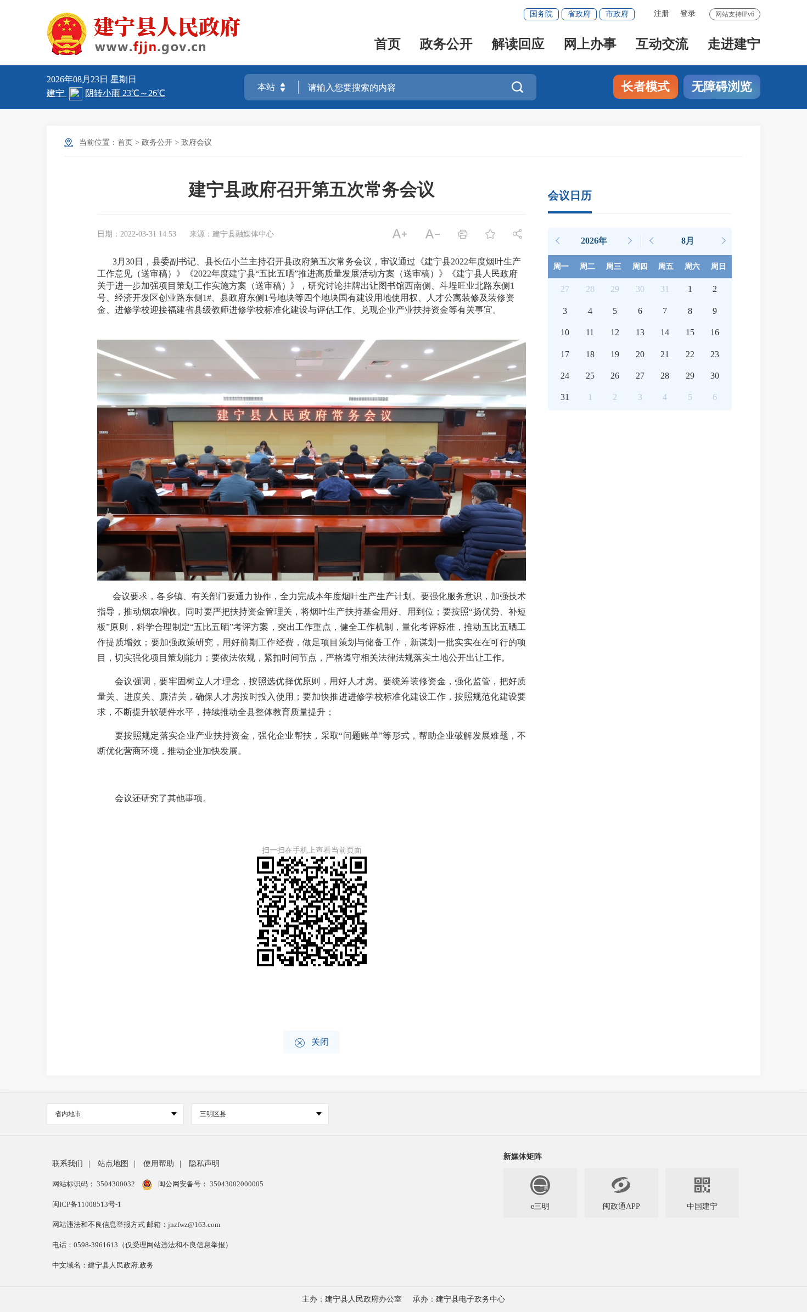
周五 (666, 266)
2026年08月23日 (78, 79)
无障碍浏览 (722, 86)
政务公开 (446, 44)
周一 (561, 266)
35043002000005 (236, 1184)
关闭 (311, 1043)
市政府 (617, 14)
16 (714, 332)
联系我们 (67, 1163)
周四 (640, 266)
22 (690, 354)
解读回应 (518, 44)
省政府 (579, 14)
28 (664, 375)
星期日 (123, 79)
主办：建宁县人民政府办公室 (352, 1299)
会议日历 (570, 195)
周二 (587, 266)
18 (590, 354)
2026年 (594, 240)
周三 (613, 266)
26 (614, 375)
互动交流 (662, 44)
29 (690, 375)
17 (565, 354)
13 (640, 332)
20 (640, 354)
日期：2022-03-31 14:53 (136, 234)
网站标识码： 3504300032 (94, 1184)
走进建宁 (734, 44)
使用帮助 (158, 1163)
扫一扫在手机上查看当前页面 (312, 850)
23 (714, 354)
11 (590, 332)
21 (664, 354)
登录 (688, 13)
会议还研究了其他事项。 (163, 798)
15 (690, 332)
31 (565, 397)
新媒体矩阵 (522, 1156)
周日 (718, 266)
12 (614, 332)
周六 (692, 266)
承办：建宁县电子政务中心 (459, 1299)
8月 (687, 240)
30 (714, 375)
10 (565, 332)
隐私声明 (204, 1163)
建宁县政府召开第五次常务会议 (312, 189)
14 (664, 332)
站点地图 (113, 1163)
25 (590, 375)
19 (614, 354)
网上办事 (590, 44)
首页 (387, 44)
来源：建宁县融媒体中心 (231, 234)
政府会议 (196, 142)
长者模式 (645, 86)
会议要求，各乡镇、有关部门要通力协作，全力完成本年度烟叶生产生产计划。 (259, 596)
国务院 (541, 14)
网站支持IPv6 (734, 14)
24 (565, 375)
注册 (661, 13)
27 (640, 375)
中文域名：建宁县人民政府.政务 (103, 1265)
